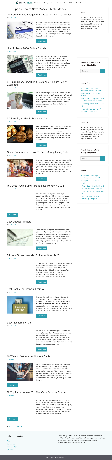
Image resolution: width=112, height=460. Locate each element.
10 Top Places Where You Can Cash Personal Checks (36, 392)
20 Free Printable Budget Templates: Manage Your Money (39, 14)
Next (19, 426)
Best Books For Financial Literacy (25, 289)
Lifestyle (37, 3)
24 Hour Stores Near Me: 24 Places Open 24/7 (33, 255)
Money (45, 3)
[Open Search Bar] (95, 3)
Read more (42, 41)
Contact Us (11, 444)
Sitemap (10, 450)
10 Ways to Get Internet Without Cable (28, 356)
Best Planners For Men (19, 322)
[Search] (102, 71)
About (91, 3)
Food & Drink (68, 3)
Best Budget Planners (19, 221)
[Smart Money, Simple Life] (24, 3)
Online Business (81, 3)
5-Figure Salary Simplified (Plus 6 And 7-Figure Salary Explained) (37, 83)
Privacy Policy (12, 447)
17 (15, 426)
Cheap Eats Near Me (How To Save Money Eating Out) (37, 152)
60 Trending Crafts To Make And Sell (27, 118)
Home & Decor (56, 3)
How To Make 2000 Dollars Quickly (26, 48)
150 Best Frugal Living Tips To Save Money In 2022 (35, 185)
